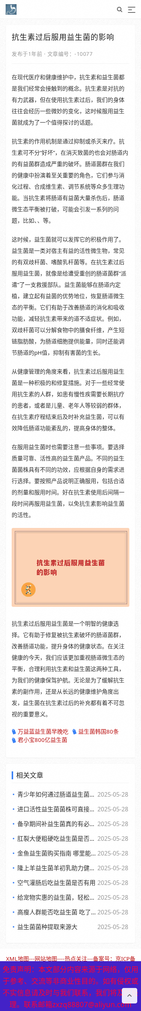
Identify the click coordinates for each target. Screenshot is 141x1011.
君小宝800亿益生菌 (42, 739)
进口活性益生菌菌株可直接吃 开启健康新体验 (56, 809)
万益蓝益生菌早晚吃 (43, 731)
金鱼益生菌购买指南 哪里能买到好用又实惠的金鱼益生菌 (56, 853)
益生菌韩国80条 (98, 731)
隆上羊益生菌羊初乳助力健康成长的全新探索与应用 (56, 868)
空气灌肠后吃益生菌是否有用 (56, 883)
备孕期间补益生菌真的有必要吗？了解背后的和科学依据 (56, 824)
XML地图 (17, 958)
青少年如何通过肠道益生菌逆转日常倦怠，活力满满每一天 (56, 794)
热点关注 (76, 958)
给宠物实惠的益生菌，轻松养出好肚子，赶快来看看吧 (56, 897)
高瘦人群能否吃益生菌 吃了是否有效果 (56, 912)
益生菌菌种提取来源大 (47, 927)
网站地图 (46, 958)
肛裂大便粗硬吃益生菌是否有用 (56, 838)
